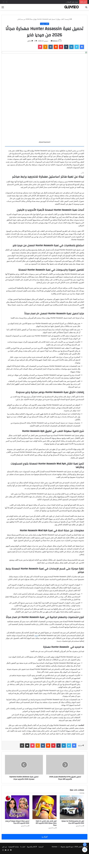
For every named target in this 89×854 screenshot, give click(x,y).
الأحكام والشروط (32, 847)
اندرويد (37, 635)
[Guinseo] (71, 7)
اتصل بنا (22, 847)
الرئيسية (67, 19)
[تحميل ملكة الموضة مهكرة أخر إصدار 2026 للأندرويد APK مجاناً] (17, 807)
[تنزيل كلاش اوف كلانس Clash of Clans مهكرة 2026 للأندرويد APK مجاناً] (44, 807)
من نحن (4, 847)
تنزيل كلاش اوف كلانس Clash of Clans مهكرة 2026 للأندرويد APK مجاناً (46, 823)
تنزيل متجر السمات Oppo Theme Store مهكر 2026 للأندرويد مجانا (57, 2)
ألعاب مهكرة (60, 19)
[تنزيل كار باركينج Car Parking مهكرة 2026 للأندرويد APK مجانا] (72, 807)
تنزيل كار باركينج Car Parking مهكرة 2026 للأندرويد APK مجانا (73, 822)
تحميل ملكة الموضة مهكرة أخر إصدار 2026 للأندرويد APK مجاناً (17, 822)
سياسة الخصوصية (13, 847)
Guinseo (55, 41)
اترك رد (44, 837)
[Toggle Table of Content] (82, 173)
